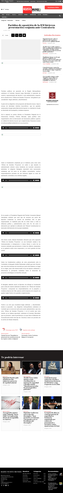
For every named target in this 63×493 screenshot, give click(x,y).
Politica (24, 20)
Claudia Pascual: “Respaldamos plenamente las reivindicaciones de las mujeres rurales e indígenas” (10, 337)
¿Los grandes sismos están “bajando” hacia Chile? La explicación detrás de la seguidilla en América (51, 78)
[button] (60, 16)
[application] (20, 127)
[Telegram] (60, 1)
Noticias (17, 20)
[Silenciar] (34, 128)
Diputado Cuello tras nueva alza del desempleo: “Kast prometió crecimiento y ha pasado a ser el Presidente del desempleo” (31, 418)
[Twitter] (56, 1)
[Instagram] (58, 1)
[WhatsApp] (20, 35)
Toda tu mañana (46, 63)
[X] (16, 35)
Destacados (10, 20)
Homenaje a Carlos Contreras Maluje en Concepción (30, 336)
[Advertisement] (31, 442)
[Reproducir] (3, 128)
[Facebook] (13, 35)
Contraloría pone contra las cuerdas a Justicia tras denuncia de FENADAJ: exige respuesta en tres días (52, 69)
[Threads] (8, 485)
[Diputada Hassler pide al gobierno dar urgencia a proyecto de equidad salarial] (10, 367)
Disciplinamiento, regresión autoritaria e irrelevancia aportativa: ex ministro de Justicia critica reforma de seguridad (53, 486)
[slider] (37, 127)
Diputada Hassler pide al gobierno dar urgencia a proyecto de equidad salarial (51, 40)
